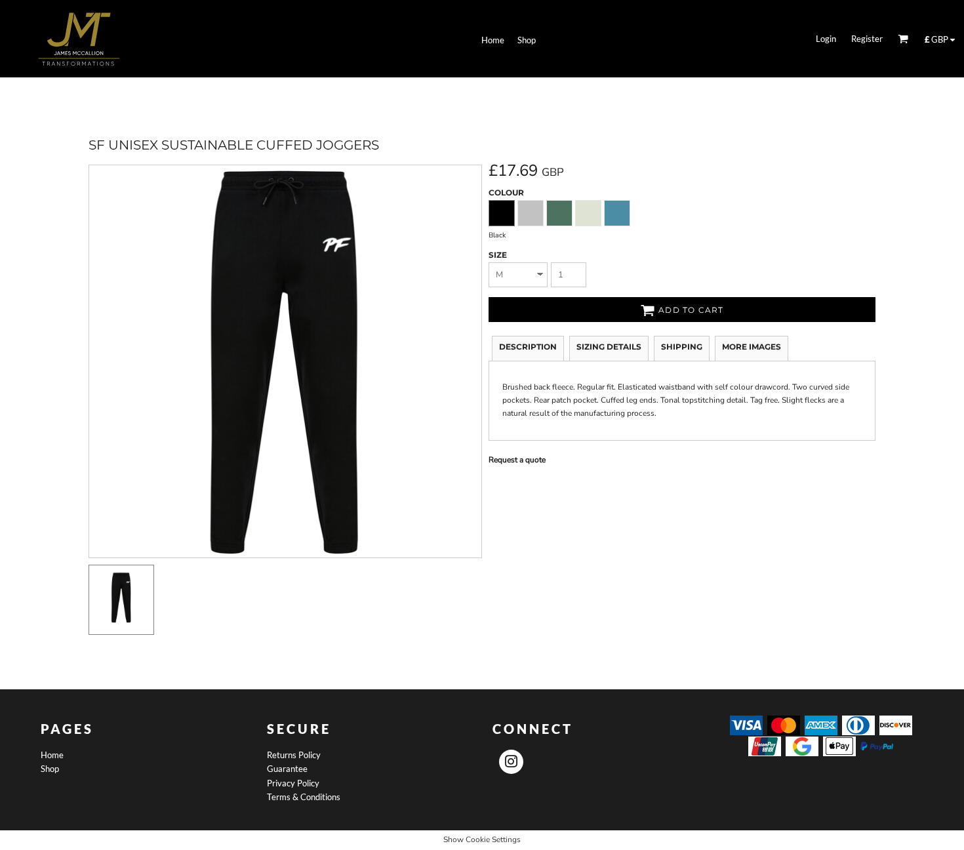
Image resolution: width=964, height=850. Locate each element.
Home (52, 755)
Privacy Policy (293, 783)
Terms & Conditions (303, 797)
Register (867, 38)
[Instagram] (511, 762)
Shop (50, 768)
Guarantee (287, 768)
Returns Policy (294, 755)
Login (826, 38)
